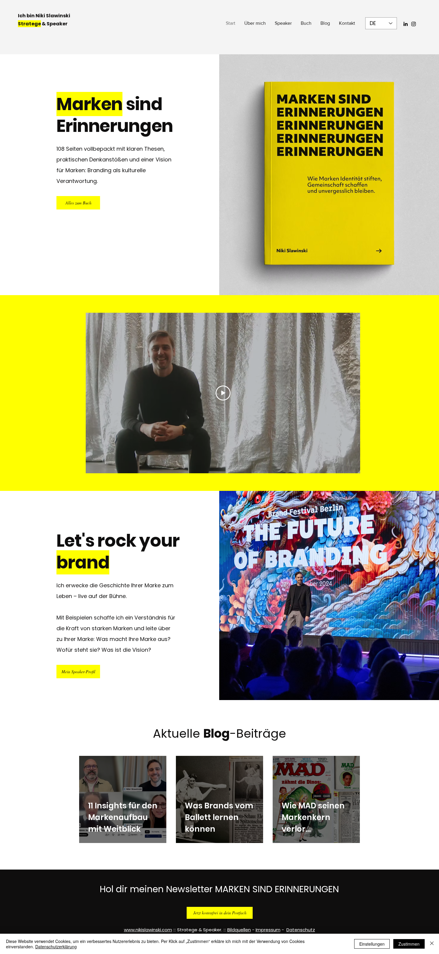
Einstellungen (372, 944)
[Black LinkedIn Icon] (406, 24)
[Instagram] (414, 24)
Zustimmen (409, 944)
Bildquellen (239, 930)
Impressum (268, 930)
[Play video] (223, 393)
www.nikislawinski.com (148, 930)
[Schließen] (431, 943)
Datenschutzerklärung (56, 947)
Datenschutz (300, 930)
